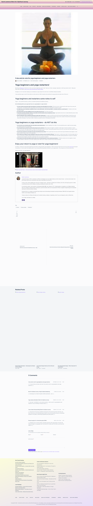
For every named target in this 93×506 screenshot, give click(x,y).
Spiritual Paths (64, 6)
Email (42, 434)
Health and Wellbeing (34, 80)
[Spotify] (77, 1)
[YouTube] (70, 1)
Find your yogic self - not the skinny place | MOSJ (37, 420)
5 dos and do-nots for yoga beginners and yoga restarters (39, 381)
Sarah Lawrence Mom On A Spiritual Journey (14, 1)
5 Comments (41, 80)
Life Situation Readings (19, 468)
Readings (58, 6)
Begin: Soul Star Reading (46, 6)
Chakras (17, 207)
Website (54, 434)
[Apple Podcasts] (71, 1)
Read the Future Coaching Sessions (65, 480)
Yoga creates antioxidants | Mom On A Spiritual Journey (38, 399)
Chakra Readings (18, 478)
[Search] (77, 6)
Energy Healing (23, 207)
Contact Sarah (25, 6)
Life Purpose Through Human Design (22, 475)
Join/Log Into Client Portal (85, 1)
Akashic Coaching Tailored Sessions (65, 475)
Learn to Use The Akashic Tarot (64, 479)
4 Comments (65, 368)
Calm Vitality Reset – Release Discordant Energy (24, 491)
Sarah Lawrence (25, 177)
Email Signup (39, 6)
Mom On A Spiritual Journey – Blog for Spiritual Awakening (39, 391)
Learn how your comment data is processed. (51, 451)
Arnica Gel (71, 146)
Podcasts (34, 6)
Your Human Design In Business (42, 468)
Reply (63, 391)
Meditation (30, 207)
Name (29, 434)
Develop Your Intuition (63, 477)
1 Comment (43, 368)
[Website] (24, 200)
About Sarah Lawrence (71, 6)
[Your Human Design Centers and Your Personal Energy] (46, 328)
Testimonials (54, 6)
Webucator (22, 88)
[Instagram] (68, 1)
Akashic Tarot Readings (19, 472)
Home (21, 6)
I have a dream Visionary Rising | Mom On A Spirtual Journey (39, 409)
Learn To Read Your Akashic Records (65, 476)
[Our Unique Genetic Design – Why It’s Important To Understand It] (68, 328)
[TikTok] (74, 1)
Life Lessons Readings (19, 473)
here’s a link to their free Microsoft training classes (33, 89)
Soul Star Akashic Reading (20, 462)
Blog (30, 6)
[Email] (65, 1)
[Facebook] (67, 1)
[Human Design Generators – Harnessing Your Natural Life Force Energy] (25, 328)
